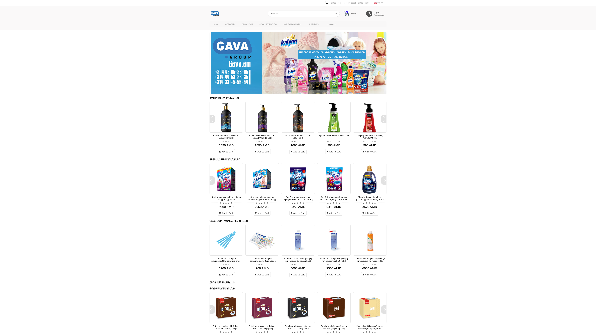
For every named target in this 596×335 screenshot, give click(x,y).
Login (376, 12)
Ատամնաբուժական (292, 24)
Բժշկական (314, 24)
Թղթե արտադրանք (268, 24)
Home (215, 24)
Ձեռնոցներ (230, 24)
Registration (379, 15)
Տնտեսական (247, 24)
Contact (331, 24)
